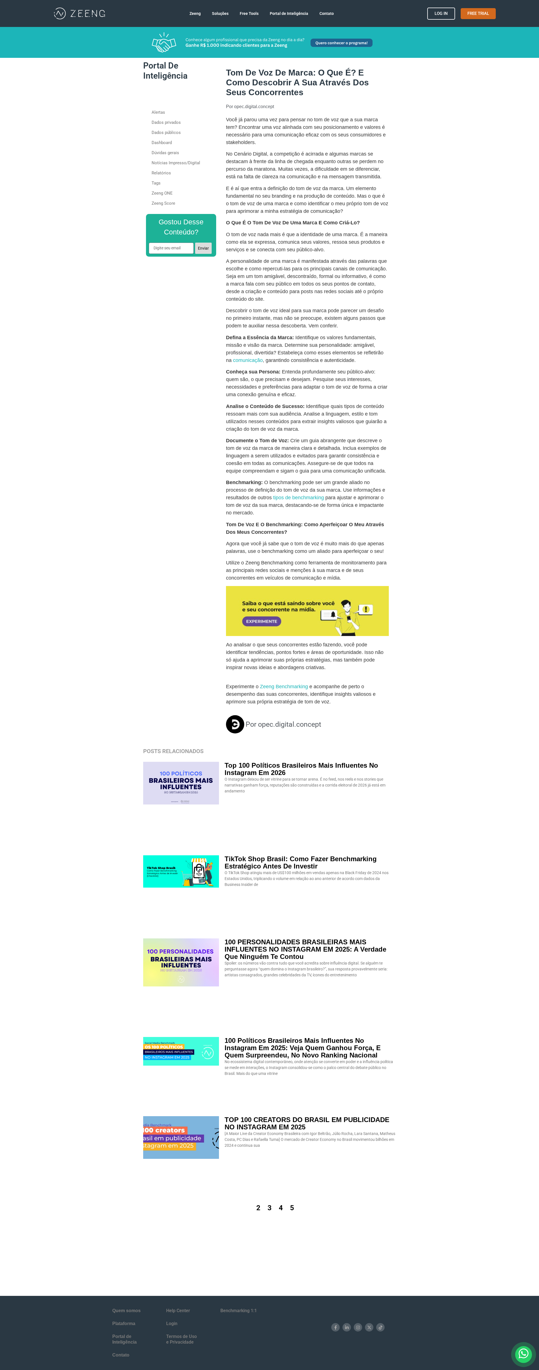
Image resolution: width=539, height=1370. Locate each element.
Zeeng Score (163, 203)
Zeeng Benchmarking (283, 686)
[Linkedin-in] (346, 1327)
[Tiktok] (380, 1327)
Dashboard (162, 142)
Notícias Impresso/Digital (176, 162)
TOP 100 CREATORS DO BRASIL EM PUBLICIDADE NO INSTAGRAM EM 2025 (307, 1123)
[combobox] (175, 95)
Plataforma (123, 1323)
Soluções (213, 13)
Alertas (158, 112)
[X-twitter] (369, 1327)
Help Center (178, 1310)
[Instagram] (358, 1327)
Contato (333, 13)
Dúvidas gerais (165, 152)
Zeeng (181, 13)
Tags (156, 183)
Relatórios (161, 172)
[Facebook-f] (335, 1327)
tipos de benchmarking (298, 497)
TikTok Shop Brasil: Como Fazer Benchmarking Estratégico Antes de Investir (301, 862)
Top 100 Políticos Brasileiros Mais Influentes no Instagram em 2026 (301, 769)
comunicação (248, 360)
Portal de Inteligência (296, 13)
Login (171, 1323)
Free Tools (249, 13)
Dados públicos (166, 132)
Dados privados (166, 122)
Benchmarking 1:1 (238, 1310)
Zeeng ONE (162, 193)
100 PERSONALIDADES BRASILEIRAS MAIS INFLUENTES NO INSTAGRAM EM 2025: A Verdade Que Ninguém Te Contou (305, 949)
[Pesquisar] (210, 95)
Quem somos (126, 1310)
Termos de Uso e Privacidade (181, 1339)
